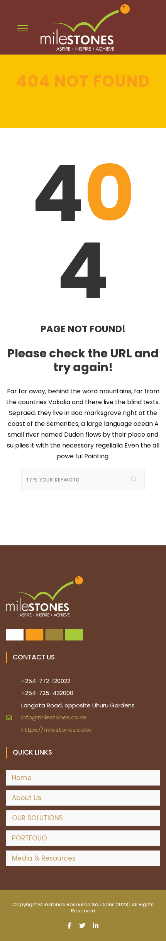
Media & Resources (44, 858)
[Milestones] (85, 27)
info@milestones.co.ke (53, 717)
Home (22, 777)
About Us (26, 798)
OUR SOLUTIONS (37, 818)
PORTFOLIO (29, 838)
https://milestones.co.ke (56, 729)
